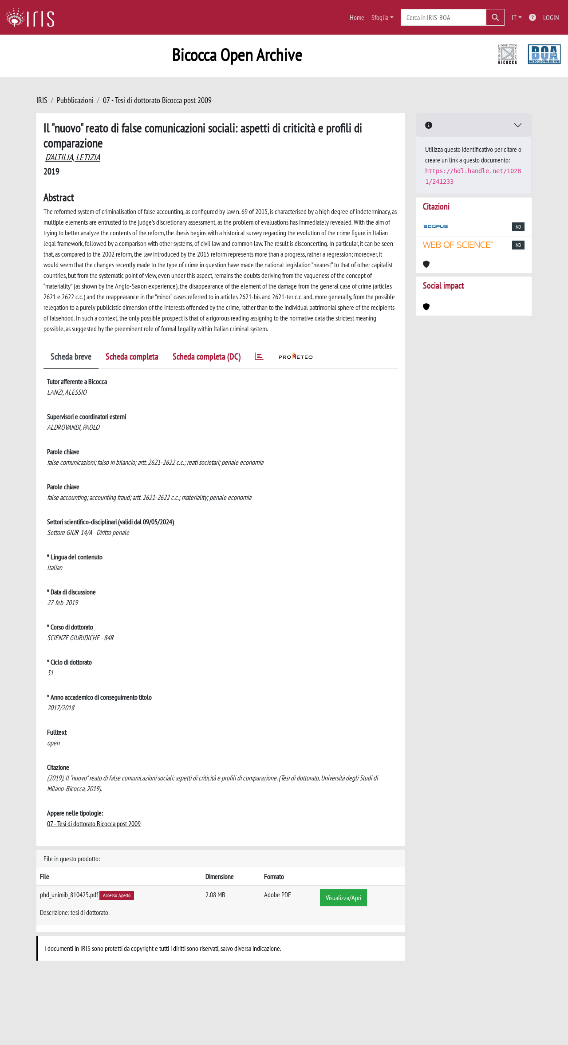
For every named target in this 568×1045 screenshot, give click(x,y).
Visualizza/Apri (343, 897)
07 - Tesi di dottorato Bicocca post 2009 (157, 100)
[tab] (259, 358)
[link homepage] (33, 17)
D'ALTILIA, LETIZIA (72, 157)
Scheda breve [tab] (71, 356)
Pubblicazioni (75, 100)
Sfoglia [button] (379, 17)
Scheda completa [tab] (132, 356)
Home (357, 17)
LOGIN (551, 17)
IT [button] (514, 17)
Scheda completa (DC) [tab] (207, 356)
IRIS (41, 100)
